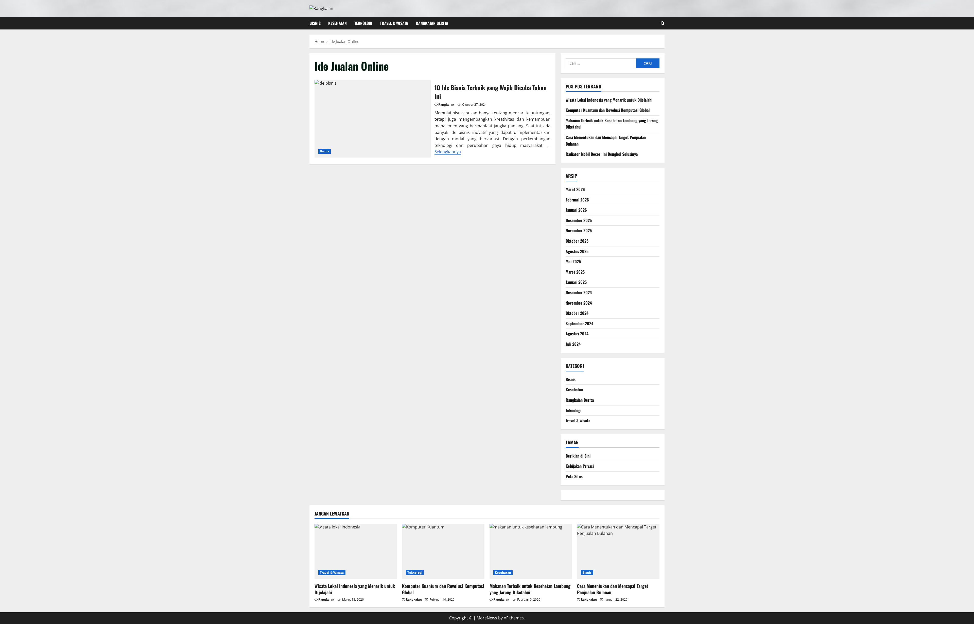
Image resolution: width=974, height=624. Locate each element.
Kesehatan (337, 23)
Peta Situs (574, 476)
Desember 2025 (579, 220)
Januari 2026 (576, 210)
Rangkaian (446, 104)
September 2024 (579, 323)
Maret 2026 (575, 189)
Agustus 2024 (577, 334)
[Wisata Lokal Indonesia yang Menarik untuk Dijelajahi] (356, 551)
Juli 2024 (573, 344)
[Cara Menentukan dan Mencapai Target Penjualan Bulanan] (618, 551)
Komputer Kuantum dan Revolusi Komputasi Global (608, 110)
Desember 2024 (579, 292)
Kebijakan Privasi (580, 466)
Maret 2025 (575, 272)
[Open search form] (663, 23)
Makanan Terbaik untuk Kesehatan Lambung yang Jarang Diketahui (530, 589)
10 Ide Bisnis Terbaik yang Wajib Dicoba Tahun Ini (373, 119)
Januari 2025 (576, 282)
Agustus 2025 (577, 251)
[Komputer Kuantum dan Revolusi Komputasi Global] (443, 551)
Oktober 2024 (577, 313)
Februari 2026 (577, 200)
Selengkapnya (447, 151)
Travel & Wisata (394, 23)
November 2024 (579, 303)
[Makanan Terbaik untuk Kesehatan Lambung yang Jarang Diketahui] (531, 551)
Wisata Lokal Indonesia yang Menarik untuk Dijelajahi (609, 100)
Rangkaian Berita (432, 23)
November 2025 (579, 230)
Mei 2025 (573, 261)
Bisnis (315, 23)
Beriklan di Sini (578, 456)
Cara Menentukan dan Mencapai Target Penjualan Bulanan (612, 589)
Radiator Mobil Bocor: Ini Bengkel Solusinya (602, 154)
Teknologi (363, 23)
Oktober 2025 (577, 241)
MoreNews (487, 618)
